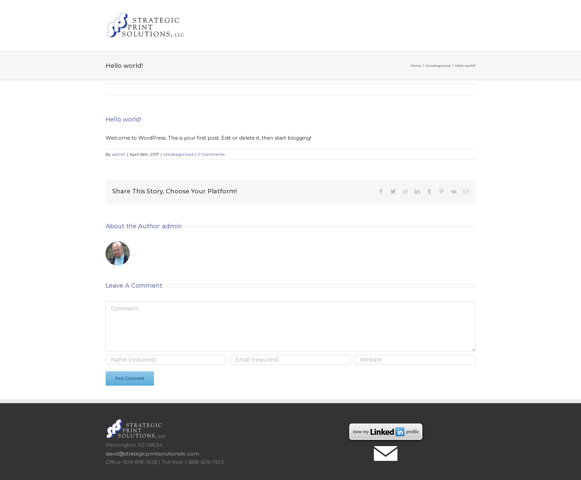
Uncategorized (178, 154)
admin (118, 154)
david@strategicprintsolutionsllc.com (152, 453)
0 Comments (211, 154)
